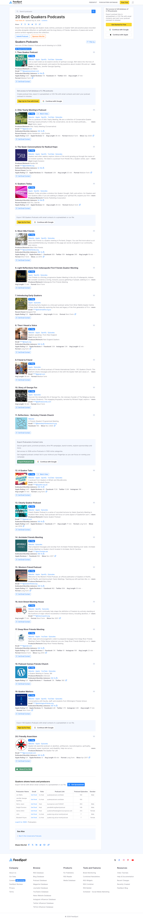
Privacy (12, 888)
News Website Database (42, 895)
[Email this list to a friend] (36, 24)
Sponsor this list (38, 36)
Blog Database (38, 876)
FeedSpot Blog (122, 888)
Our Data (12, 876)
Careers (17, 880)
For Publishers (68, 873)
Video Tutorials (122, 873)
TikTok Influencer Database (43, 907)
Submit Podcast (22, 36)
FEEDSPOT (93, 2)
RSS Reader (67, 876)
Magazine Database (40, 884)
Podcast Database (40, 880)
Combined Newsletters (91, 876)
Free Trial (124, 2)
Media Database (69, 880)
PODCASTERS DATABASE (108, 2)
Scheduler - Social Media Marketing (96, 892)
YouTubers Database (40, 892)
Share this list (21, 845)
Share (17, 24)
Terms (11, 892)
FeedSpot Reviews (16, 884)
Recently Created (123, 884)
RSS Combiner (88, 884)
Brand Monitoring (89, 873)
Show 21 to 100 (25, 769)
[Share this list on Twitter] (25, 24)
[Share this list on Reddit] (32, 24)
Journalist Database (40, 888)
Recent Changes (123, 880)
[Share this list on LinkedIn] (29, 24)
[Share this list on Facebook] (21, 24)
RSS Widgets (88, 880)
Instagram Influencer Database (44, 899)
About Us (12, 873)
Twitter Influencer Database (43, 903)
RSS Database (38, 873)
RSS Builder (87, 888)
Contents (44, 20)
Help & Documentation (125, 876)
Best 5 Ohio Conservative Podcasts (30, 836)
